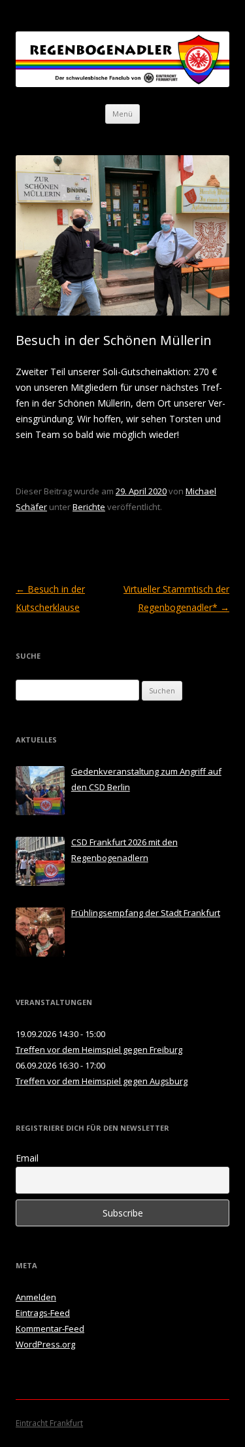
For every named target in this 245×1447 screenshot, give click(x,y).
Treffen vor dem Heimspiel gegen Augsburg (102, 1081)
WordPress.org (45, 1344)
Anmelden (36, 1297)
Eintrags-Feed (43, 1313)
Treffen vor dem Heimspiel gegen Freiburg (99, 1049)
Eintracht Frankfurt (49, 1423)
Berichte (89, 507)
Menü (122, 114)
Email (27, 1158)
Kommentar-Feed (50, 1328)
